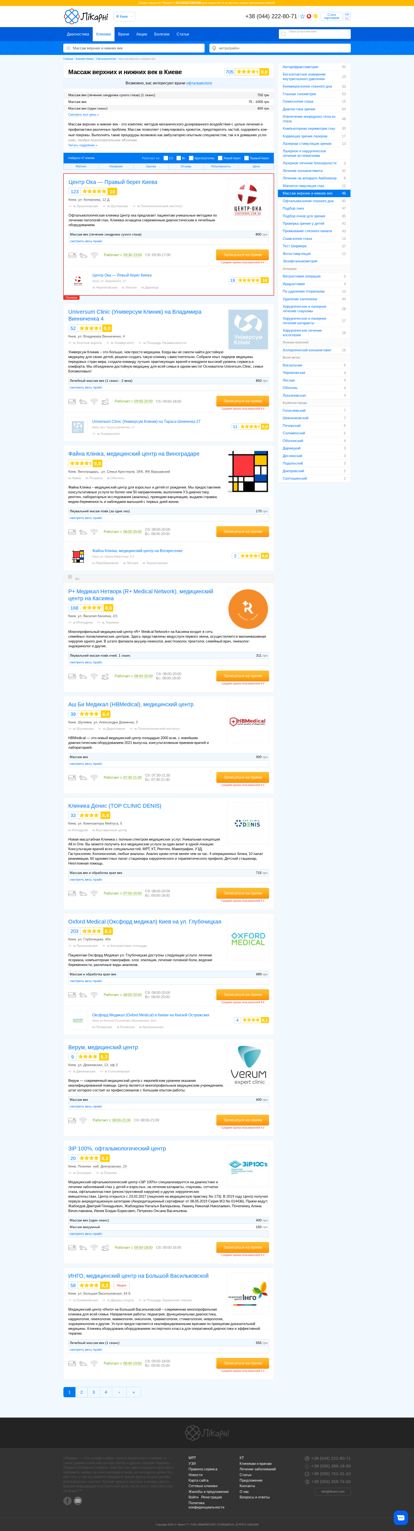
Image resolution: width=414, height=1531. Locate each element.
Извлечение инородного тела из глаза (309, 118)
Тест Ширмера (294, 246)
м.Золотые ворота (87, 343)
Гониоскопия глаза (298, 101)
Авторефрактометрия (300, 67)
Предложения (251, 1480)
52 (73, 328)
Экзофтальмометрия (300, 261)
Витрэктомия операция (302, 276)
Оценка (151, 166)
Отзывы (186, 166)
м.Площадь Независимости (164, 343)
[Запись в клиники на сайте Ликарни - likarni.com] (86, 16)
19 (232, 280)
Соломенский (294, 433)
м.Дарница (149, 287)
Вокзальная (292, 365)
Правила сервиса (203, 1469)
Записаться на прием (243, 255)
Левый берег (232, 158)
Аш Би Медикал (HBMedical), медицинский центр (131, 704)
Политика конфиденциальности (206, 1505)
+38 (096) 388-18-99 (331, 1466)
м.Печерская (102, 1027)
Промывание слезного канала (307, 231)
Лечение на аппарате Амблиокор (310, 178)
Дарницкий (291, 448)
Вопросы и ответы (255, 1497)
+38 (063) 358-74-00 (331, 1481)
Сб (171, 158)
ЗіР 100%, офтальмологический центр (117, 1148)
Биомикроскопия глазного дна (307, 86)
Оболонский (293, 441)
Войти (193, 1497)
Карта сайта (198, 1480)
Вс (183, 158)
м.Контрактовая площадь (127, 946)
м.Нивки (74, 478)
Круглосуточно (204, 158)
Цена (256, 166)
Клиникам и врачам (255, 1463)
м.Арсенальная (151, 1027)
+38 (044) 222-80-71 (271, 16)
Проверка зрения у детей (303, 223)
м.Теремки (110, 622)
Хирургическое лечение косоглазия (302, 332)
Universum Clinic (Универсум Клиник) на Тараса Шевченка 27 (146, 421)
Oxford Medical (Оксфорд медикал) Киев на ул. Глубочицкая (144, 922)
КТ (242, 1458)
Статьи (183, 34)
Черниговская (294, 373)
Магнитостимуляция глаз (303, 186)
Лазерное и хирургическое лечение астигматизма (304, 153)
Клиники (103, 34)
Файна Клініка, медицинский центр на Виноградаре (134, 454)
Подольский (293, 463)
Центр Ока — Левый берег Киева (122, 275)
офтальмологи (199, 83)
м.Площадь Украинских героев (167, 1300)
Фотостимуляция (297, 254)
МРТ (192, 1458)
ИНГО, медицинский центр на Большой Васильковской (138, 1276)
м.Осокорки (82, 1173)
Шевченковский (295, 418)
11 (235, 426)
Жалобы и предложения (209, 1492)
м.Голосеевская (117, 1071)
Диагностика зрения (299, 109)
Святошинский (295, 478)
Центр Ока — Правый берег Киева (113, 182)
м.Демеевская (84, 1071)
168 (74, 608)
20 (73, 1158)
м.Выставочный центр (109, 830)
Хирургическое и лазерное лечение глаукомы (304, 308)
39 (73, 714)
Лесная (289, 380)
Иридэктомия (294, 284)
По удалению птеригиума (303, 291)
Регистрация (211, 1497)
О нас (244, 1492)
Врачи (123, 34)
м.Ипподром (83, 622)
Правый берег (259, 158)
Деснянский (292, 456)
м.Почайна (94, 478)
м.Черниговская (104, 287)
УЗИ (192, 1463)
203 (74, 931)
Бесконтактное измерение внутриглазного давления (304, 76)
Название (116, 166)
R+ (77, 579)
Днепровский (293, 471)
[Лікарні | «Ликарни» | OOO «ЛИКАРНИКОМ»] (207, 1433)
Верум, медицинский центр (103, 1047)
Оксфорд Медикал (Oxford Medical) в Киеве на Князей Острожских (150, 1015)
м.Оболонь (115, 478)
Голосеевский (294, 410)
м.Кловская (126, 1027)
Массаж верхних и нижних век (308, 193)
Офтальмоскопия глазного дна (308, 201)
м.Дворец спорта (120, 1300)
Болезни (161, 34)
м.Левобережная (105, 563)
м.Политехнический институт (160, 206)
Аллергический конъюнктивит (307, 350)
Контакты (247, 1486)
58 (73, 1285)
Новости (195, 1475)
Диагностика (78, 34)
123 (75, 191)
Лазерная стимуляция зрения (307, 143)
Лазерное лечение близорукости (309, 163)
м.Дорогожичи (114, 728)
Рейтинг (81, 166)
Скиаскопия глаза (297, 238)
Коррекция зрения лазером (305, 136)
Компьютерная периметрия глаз (309, 128)
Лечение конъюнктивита (302, 171)
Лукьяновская (294, 395)
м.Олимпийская (85, 1300)
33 (73, 815)
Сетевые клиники (203, 1486)
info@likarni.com (333, 1491)
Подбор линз (293, 208)
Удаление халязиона (300, 299)
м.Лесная (129, 287)
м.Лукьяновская (85, 206)
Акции (141, 34)
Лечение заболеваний (258, 1469)
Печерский (291, 426)
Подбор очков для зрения (304, 216)
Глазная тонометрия (299, 94)
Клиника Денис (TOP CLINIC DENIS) (114, 806)
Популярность (221, 166)
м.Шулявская (117, 206)
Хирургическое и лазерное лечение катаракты (304, 320)
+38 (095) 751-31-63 (331, 1473)
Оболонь (290, 388)
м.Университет (122, 343)
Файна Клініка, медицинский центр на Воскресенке (137, 551)
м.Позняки (109, 1173)
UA (347, 14)
